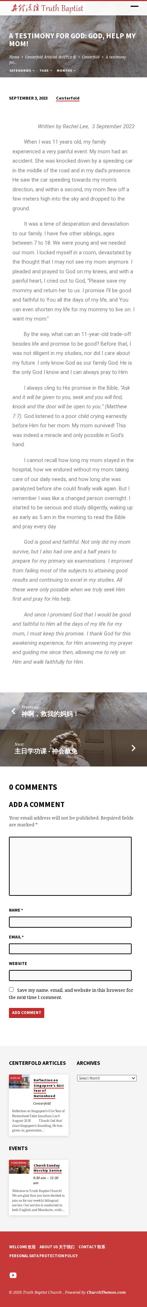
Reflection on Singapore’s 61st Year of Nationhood (49, 1088)
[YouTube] (13, 1275)
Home (14, 56)
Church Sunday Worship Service (48, 1168)
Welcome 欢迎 (22, 1246)
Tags (44, 70)
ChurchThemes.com (106, 1292)
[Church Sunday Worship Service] (19, 1167)
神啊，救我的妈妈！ (50, 714)
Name (16, 910)
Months (65, 70)
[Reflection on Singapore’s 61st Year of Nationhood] (19, 1082)
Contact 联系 (91, 1246)
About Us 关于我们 (57, 1246)
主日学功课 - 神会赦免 (46, 751)
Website (18, 963)
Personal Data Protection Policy (43, 1255)
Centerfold (91, 56)
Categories (20, 70)
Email (16, 937)
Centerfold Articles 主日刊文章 (50, 56)
